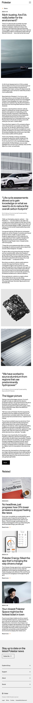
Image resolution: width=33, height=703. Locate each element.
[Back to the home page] (6, 2)
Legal (3, 700)
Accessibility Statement (21, 700)
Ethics (7, 700)
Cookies (12, 700)
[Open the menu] (30, 2)
